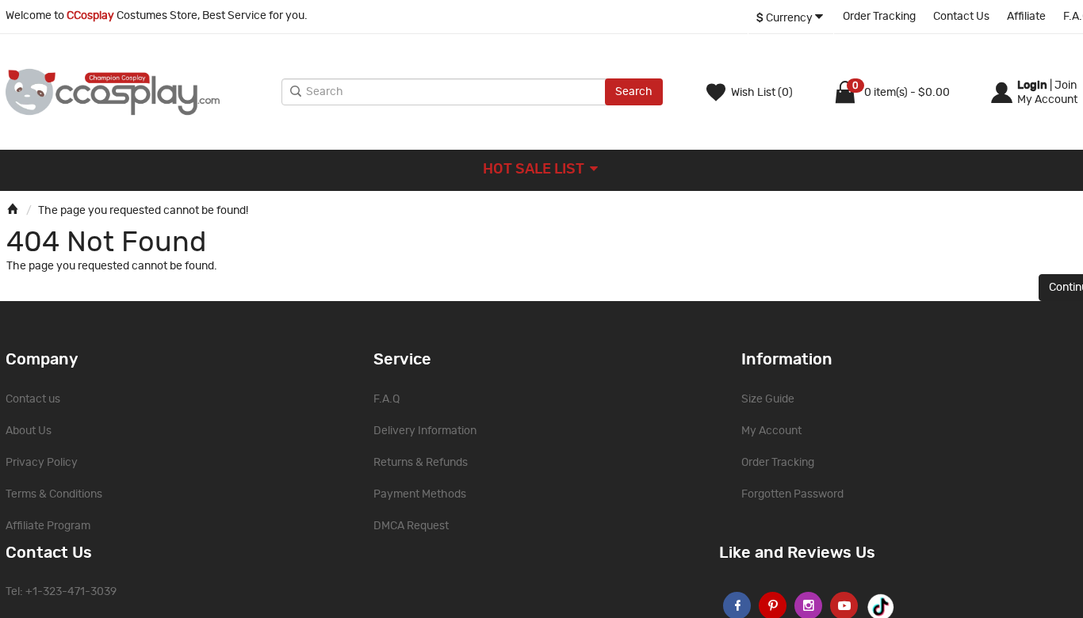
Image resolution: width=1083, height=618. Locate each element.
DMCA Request (411, 526)
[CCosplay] (140, 92)
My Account (771, 431)
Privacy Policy (42, 462)
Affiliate (1026, 16)
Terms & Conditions (54, 494)
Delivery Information (424, 431)
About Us (29, 431)
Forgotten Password (792, 494)
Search (633, 91)
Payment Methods (419, 494)
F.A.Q (386, 399)
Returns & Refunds (420, 462)
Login (1032, 85)
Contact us (33, 399)
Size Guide (767, 399)
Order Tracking (879, 16)
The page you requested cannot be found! (143, 210)
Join (1065, 85)
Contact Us (961, 16)
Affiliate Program (48, 526)
